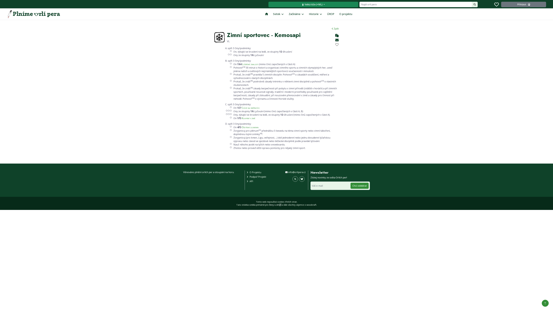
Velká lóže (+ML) (313, 4)
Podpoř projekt (258, 176)
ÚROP (330, 14)
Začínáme (294, 14)
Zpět (336, 28)
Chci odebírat (359, 185)
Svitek (276, 14)
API (251, 181)
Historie (314, 14)
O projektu (345, 14)
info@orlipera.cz (297, 172)
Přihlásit (522, 4)
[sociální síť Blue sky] (302, 179)
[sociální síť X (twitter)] (295, 179)
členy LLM (274, 204)
